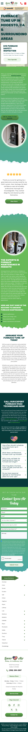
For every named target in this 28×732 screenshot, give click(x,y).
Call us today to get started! (10, 117)
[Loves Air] (12, 3)
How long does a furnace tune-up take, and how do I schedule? (12, 467)
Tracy (3, 636)
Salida (3, 630)
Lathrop (4, 607)
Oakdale (4, 620)
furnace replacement (11, 419)
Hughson (4, 601)
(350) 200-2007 (4, 554)
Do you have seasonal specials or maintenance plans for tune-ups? (11, 475)
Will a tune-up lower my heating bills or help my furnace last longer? (11, 460)
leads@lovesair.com (14, 553)
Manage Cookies (17, 725)
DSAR (15, 727)
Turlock (4, 639)
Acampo (4, 582)
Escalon (4, 591)
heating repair (23, 420)
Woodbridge (5, 646)
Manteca (4, 614)
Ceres (3, 585)
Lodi (3, 611)
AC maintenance (15, 422)
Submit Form (14, 565)
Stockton (4, 633)
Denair (3, 588)
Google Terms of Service (17, 730)
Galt (3, 594)
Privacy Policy (12, 554)
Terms (11, 725)
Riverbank (4, 627)
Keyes (3, 604)
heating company (16, 75)
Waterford (4, 643)
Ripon (3, 623)
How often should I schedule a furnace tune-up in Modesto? (12, 447)
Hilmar (3, 598)
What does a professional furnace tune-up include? (12, 453)
